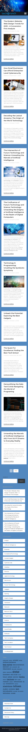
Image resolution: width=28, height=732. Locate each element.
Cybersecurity (8, 562)
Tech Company (8, 638)
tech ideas (15, 691)
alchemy (10, 660)
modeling (11, 681)
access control (5, 660)
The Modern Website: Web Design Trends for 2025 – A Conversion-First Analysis (12, 492)
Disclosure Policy (9, 712)
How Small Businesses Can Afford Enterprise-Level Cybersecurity (13, 70)
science (6, 458)
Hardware (7, 602)
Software (6, 633)
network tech (18, 681)
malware (6, 681)
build (11, 666)
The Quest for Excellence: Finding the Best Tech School (14, 350)
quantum (16, 683)
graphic (22, 677)
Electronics (7, 580)
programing (10, 683)
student (5, 689)
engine (19, 674)
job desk (19, 679)
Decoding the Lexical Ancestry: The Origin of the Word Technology (14, 118)
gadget (10, 677)
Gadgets (6, 589)
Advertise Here (8, 703)
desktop (4, 672)
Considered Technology (11, 554)
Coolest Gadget (8, 558)
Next (16, 470)
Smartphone (8, 624)
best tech (6, 666)
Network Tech (8, 611)
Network (6, 607)
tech (17, 689)
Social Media (7, 629)
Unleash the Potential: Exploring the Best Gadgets (13, 315)
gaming (15, 677)
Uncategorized (8, 651)
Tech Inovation (8, 642)
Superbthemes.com (14, 730)
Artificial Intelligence (10, 545)
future (5, 677)
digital (15, 671)
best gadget (7, 664)
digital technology (9, 576)
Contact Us (7, 708)
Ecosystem (6, 674)
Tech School (7, 647)
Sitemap (6, 717)
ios (16, 679)
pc (23, 681)
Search (5, 477)
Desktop (6, 567)
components (14, 666)
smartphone (7, 686)
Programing (7, 616)
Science (6, 620)
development (9, 672)
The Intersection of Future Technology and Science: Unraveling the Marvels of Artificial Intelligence (14, 155)
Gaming (6, 593)
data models (14, 669)
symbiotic (12, 689)
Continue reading (9, 58)
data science (19, 669)
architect (20, 660)
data (18, 666)
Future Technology (9, 585)
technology (6, 693)
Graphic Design (8, 598)
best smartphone (18, 664)
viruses (13, 693)
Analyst (6, 540)
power (4, 683)
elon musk (14, 674)
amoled (15, 660)
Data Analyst (7, 669)
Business (6, 549)
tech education (8, 691)
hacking (4, 679)
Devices (6, 571)
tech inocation (20, 691)
